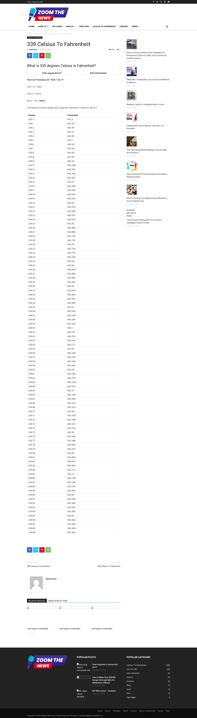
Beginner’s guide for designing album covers (145, 104)
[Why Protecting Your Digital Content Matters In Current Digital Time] (132, 190)
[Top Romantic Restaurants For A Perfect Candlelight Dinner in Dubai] (132, 213)
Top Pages (116, 711)
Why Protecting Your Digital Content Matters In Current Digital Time (147, 199)
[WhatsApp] (48, 55)
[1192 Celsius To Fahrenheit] (41, 616)
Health (125, 711)
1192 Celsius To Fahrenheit (37, 629)
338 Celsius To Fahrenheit (38, 566)
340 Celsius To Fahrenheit (108, 566)
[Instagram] (157, 1)
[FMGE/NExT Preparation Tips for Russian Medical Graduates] (132, 71)
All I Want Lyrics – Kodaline (104, 691)
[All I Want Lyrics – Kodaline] (83, 694)
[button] (167, 26)
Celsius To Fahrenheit (42, 34)
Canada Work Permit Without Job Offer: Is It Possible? (145, 127)
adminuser (33, 49)
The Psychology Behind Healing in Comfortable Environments (147, 151)
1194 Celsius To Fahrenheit (101, 629)
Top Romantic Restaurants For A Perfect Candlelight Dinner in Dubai (144, 221)
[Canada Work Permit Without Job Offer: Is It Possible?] (132, 117)
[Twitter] (161, 1)
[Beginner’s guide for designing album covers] (132, 95)
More (168, 711)
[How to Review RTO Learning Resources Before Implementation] (132, 165)
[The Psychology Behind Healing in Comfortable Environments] (132, 141)
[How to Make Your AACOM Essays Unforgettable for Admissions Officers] (83, 680)
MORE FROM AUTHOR (58, 601)
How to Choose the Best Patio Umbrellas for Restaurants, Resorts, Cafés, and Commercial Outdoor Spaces (146, 55)
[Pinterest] (42, 55)
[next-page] (33, 634)
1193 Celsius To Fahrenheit (69, 629)
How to (107, 711)
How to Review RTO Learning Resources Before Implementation (147, 175)
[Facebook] (153, 1)
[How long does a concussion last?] (83, 668)
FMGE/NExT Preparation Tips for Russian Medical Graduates (148, 80)
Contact (160, 711)
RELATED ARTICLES (37, 601)
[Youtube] (168, 1)
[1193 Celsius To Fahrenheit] (73, 616)
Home (29, 34)
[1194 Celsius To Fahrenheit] (105, 616)
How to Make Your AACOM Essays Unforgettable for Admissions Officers (103, 680)
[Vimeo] (164, 1)
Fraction (134, 711)
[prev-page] (28, 634)
